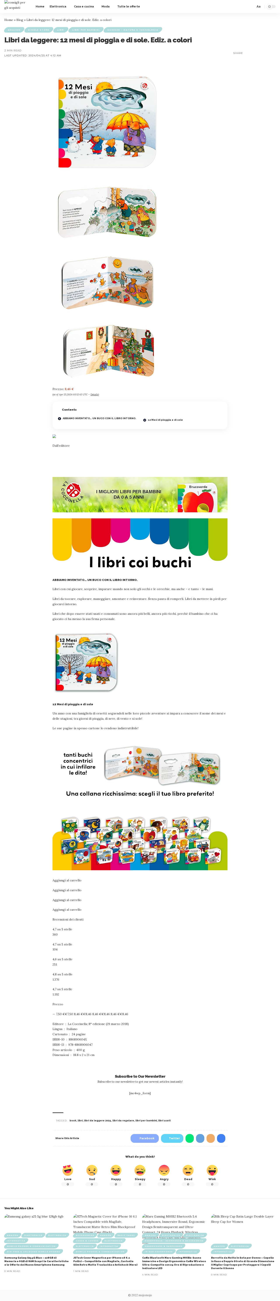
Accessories (85, 1235)
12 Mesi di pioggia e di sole (165, 420)
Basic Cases (126, 1235)
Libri (61, 30)
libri (80, 1120)
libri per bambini (146, 1120)
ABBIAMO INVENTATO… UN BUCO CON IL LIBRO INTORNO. (99, 418)
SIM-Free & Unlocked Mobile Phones (33, 1252)
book (73, 1120)
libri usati (164, 1120)
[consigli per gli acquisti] (16, 6)
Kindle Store (38, 30)
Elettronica (57, 1235)
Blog (19, 20)
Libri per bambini (86, 30)
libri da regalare (123, 1120)
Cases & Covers (87, 1241)
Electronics (33, 1235)
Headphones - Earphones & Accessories (174, 1241)
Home (8, 20)
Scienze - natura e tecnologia (132, 30)
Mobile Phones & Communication (31, 1246)
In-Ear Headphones (159, 1252)
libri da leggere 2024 (97, 1120)
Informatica (16, 1241)
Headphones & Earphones (163, 1246)
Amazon (14, 30)
